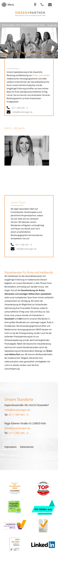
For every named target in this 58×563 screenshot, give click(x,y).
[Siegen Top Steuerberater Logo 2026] (43, 488)
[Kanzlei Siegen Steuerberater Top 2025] (14, 488)
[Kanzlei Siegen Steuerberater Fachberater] (15, 525)
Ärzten (35, 75)
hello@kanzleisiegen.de (22, 111)
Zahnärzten (44, 75)
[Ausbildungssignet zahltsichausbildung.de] (43, 507)
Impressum (10, 447)
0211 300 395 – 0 (20, 107)
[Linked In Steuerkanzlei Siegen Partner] (43, 544)
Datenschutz (27, 447)
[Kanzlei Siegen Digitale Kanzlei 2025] (14, 507)
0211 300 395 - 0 (18, 415)
